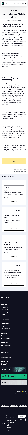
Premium (3, 326)
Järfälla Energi (6, 30)
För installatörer (5, 319)
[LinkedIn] (1, 364)
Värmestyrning (4, 312)
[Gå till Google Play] (14, 405)
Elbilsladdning (4, 309)
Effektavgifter (4, 307)
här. (9, 430)
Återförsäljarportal (5, 328)
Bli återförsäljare (5, 352)
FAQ (2, 347)
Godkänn (21, 416)
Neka (21, 419)
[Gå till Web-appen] (23, 405)
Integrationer (4, 333)
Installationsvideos (5, 338)
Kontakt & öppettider (6, 357)
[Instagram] (6, 364)
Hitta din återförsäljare (6, 345)
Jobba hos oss (4, 355)
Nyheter (3, 331)
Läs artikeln (14, 201)
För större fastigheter (6, 317)
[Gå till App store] (5, 405)
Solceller (3, 314)
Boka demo (3, 350)
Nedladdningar (4, 336)
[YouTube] (4, 364)
